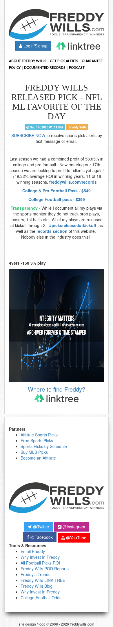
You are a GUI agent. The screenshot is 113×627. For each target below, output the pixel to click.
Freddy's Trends (35, 574)
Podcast (77, 68)
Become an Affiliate (38, 458)
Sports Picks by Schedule (44, 446)
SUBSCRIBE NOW (28, 135)
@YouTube (75, 538)
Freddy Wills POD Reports (45, 568)
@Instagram (73, 527)
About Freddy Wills (27, 61)
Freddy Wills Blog (36, 586)
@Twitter (40, 527)
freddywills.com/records (73, 182)
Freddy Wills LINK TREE (43, 580)
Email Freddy (33, 551)
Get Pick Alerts (64, 61)
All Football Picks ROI (40, 563)
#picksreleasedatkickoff (73, 225)
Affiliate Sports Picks (39, 435)
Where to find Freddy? (56, 389)
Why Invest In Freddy (40, 557)
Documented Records (44, 68)
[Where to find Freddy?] (78, 46)
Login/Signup (35, 46)
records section (52, 231)
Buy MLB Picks (34, 452)
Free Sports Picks (37, 440)
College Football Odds (41, 597)
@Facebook (41, 537)
